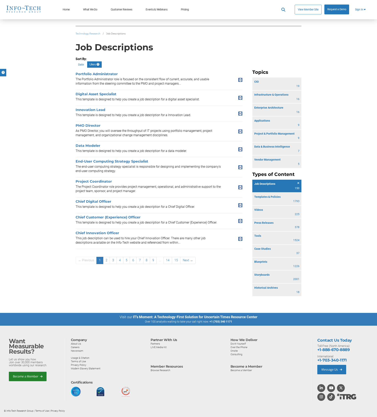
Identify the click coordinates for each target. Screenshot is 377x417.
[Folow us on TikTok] (331, 397)
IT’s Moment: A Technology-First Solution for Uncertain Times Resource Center (195, 317)
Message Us (330, 370)
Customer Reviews (121, 9)
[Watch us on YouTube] (331, 388)
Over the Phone (239, 347)
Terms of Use (78, 361)
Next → (188, 260)
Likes (93, 64)
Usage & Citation (80, 357)
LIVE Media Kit (159, 347)
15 (176, 260)
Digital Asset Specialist (96, 94)
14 (167, 260)
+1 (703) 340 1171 (221, 321)
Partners (155, 343)
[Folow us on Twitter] (341, 388)
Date (81, 64)
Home (66, 9)
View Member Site (308, 9)
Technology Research (88, 33)
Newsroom (77, 350)
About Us (76, 343)
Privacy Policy (78, 364)
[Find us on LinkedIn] (321, 388)
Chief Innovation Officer (97, 233)
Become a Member (26, 376)
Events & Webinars (156, 9)
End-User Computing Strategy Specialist (112, 161)
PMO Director (88, 125)
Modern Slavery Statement (85, 368)
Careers (75, 347)
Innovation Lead (90, 110)
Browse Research (160, 370)
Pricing (185, 9)
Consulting (236, 354)
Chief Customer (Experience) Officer (108, 217)
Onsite (234, 350)
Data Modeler (88, 145)
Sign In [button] (359, 9)
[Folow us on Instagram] (321, 397)
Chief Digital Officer (93, 201)
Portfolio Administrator (97, 74)
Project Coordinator (94, 181)
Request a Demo (336, 9)
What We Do (90, 9)
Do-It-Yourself (238, 343)
